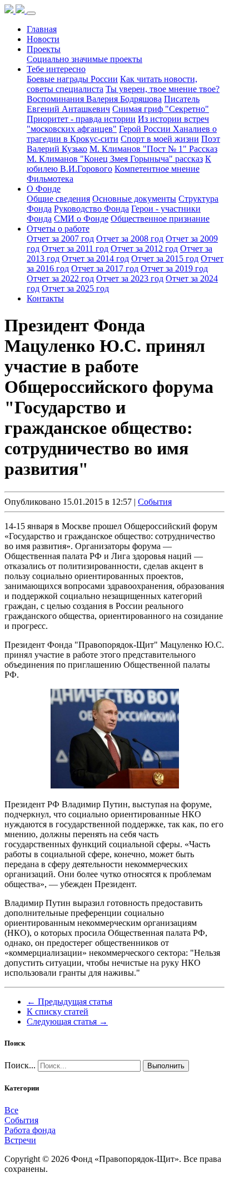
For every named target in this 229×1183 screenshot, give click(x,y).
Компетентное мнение (157, 168)
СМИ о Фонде (81, 218)
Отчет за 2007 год (60, 238)
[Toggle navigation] (31, 13)
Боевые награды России (72, 79)
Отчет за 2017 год (104, 268)
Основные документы (134, 198)
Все (11, 1110)
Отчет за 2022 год (60, 278)
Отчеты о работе (58, 228)
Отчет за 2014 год (95, 258)
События (155, 501)
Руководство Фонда (91, 208)
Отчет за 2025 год (75, 288)
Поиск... (20, 1065)
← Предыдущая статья (69, 1001)
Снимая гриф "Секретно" (160, 109)
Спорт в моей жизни (160, 139)
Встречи (20, 1140)
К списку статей (57, 1011)
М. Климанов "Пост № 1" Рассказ (153, 148)
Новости (43, 39)
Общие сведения (58, 198)
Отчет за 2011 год (75, 248)
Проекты (44, 49)
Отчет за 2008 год (129, 238)
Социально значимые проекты (84, 59)
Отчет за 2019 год (174, 268)
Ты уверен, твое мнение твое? (163, 89)
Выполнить (166, 1066)
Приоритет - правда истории (81, 119)
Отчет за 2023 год (129, 278)
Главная (42, 29)
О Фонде (44, 188)
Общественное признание (160, 218)
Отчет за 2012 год (144, 248)
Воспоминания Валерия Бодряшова (94, 99)
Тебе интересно (56, 69)
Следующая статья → (67, 1021)
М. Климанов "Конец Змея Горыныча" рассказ (115, 158)
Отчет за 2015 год (164, 258)
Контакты (45, 298)
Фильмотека (50, 178)
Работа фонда (30, 1130)
